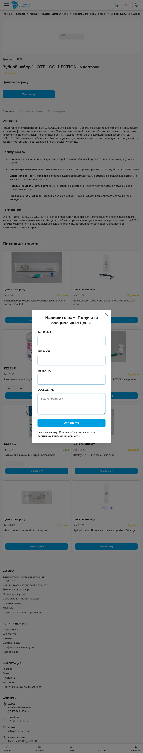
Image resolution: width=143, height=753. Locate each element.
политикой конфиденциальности (58, 436)
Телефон (43, 351)
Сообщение (45, 389)
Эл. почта (44, 370)
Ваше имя (44, 332)
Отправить (72, 423)
